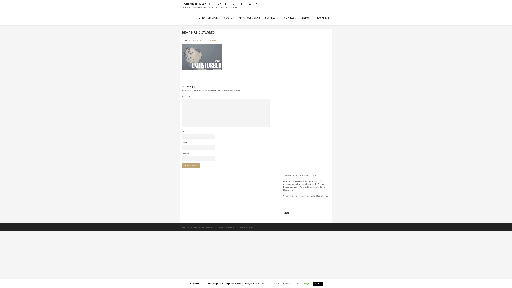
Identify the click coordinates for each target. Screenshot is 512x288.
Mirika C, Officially (208, 18)
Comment (186, 96)
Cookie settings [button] (302, 283)
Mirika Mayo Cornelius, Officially (220, 4)
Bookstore (228, 18)
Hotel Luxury (230, 227)
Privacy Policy (322, 18)
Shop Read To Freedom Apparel (280, 18)
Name (185, 131)
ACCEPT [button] (317, 284)
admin (214, 40)
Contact (305, 18)
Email (185, 142)
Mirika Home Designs (249, 18)
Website (185, 154)
